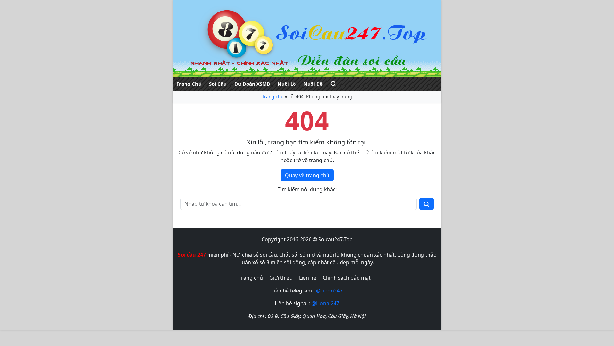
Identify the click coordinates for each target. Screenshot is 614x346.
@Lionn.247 (325, 303)
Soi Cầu (218, 83)
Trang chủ (273, 97)
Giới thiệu (281, 277)
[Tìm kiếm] (333, 84)
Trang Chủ (189, 83)
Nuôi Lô (287, 83)
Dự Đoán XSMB (252, 83)
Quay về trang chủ (307, 175)
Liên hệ (307, 277)
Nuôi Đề (313, 83)
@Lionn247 (329, 290)
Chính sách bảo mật (347, 277)
